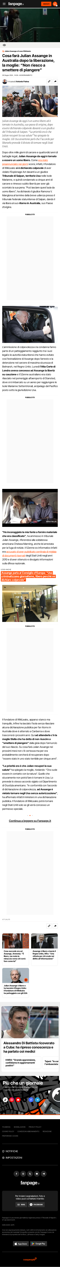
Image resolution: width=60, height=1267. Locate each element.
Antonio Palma (22, 81)
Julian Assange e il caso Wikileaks (18, 51)
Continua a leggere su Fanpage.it (30, 820)
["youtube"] (18, 1099)
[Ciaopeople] (30, 1259)
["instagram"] (11, 1099)
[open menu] (3, 4)
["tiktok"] (5, 1099)
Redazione (47, 1131)
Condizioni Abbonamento (28, 1131)
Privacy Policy (35, 1127)
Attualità (6, 919)
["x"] (24, 1099)
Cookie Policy (8, 1131)
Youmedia (6, 1127)
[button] (55, 81)
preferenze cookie (10, 1136)
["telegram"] (37, 1099)
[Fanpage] (30, 1183)
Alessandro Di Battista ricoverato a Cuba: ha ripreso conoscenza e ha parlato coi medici (28, 1047)
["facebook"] (30, 1099)
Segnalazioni (19, 1127)
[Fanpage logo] (16, 4)
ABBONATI (46, 4)
